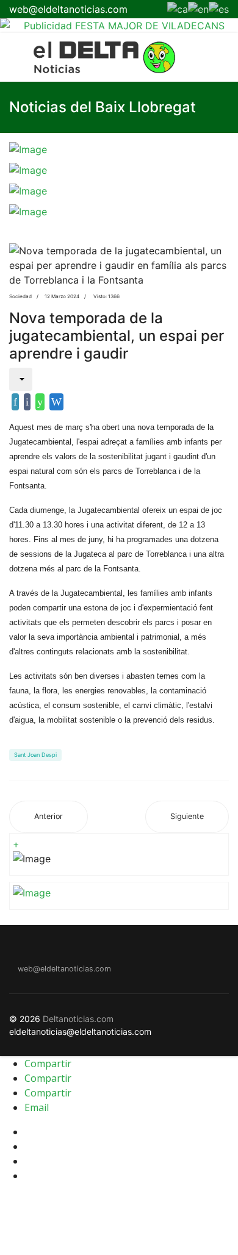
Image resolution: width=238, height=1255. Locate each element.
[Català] (177, 8)
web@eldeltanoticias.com (68, 9)
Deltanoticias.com (78, 1019)
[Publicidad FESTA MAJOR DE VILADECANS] (119, 25)
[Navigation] (14, 57)
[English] (198, 8)
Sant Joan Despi (35, 754)
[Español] (219, 8)
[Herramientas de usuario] (20, 379)
